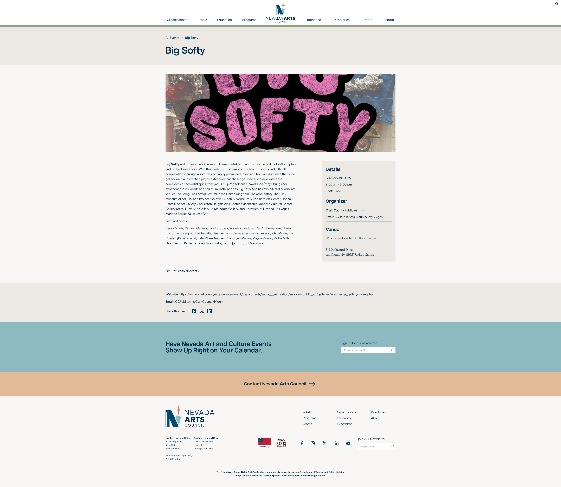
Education (224, 20)
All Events (172, 37)
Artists (202, 20)
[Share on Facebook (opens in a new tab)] (194, 311)
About (389, 20)
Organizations (177, 20)
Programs (249, 20)
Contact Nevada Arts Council (275, 383)
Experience (312, 20)
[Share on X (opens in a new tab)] (201, 311)
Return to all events (185, 271)
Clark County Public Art (345, 210)
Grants (367, 20)
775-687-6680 (173, 458)
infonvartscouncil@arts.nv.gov (180, 455)
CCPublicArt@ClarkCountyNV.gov (359, 216)
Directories (342, 20)
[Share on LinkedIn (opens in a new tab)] (209, 311)
